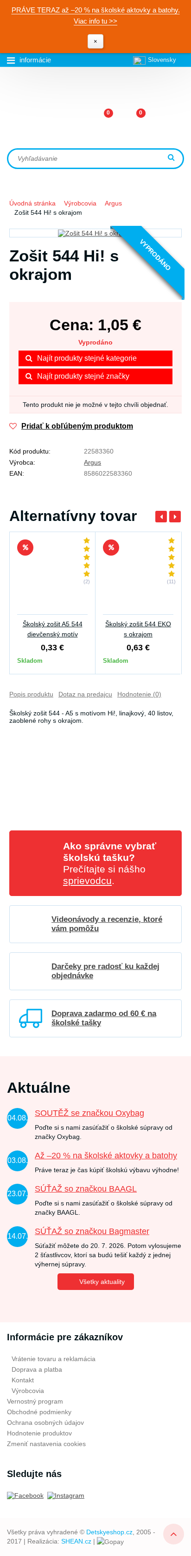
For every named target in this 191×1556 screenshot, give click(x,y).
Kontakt (23, 1380)
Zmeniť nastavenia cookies (46, 1443)
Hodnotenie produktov (39, 1433)
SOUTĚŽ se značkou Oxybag (89, 1113)
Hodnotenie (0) (139, 694)
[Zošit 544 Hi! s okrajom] (95, 233)
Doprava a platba (37, 1369)
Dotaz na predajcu (85, 694)
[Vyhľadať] (172, 158)
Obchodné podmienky (39, 1412)
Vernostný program (35, 1401)
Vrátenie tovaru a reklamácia (54, 1358)
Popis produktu (31, 694)
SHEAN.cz (76, 1541)
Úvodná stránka (32, 203)
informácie (35, 60)
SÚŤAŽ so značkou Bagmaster (92, 1231)
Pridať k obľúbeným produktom (77, 426)
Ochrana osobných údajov (45, 1422)
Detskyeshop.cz (109, 1532)
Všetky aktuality (102, 1281)
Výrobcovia (80, 203)
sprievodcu (87, 880)
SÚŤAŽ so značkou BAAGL (86, 1188)
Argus (113, 203)
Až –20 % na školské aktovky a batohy (106, 1155)
